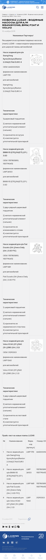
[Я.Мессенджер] (3, 526)
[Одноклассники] (9, 526)
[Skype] (18, 526)
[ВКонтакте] (6, 526)
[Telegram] (12, 526)
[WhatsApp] (15, 526)
